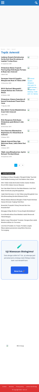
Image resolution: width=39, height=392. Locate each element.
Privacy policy (20, 386)
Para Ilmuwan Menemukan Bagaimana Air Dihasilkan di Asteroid (12, 133)
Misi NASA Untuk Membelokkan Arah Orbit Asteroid (13, 111)
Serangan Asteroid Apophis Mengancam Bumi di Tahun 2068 (13, 79)
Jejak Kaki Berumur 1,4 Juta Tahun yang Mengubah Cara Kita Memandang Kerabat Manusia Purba (19, 195)
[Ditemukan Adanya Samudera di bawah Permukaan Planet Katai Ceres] (33, 102)
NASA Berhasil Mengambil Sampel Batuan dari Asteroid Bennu (11, 90)
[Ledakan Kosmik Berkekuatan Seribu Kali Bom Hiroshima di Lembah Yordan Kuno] (33, 60)
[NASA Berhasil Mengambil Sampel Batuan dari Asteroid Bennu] (33, 91)
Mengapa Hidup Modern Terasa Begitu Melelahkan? (18, 211)
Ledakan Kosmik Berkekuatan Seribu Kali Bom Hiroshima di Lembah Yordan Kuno (12, 59)
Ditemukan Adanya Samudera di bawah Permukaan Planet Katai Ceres (13, 101)
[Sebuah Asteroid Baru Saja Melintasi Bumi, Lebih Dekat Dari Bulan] (33, 144)
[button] (35, 3)
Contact (4, 386)
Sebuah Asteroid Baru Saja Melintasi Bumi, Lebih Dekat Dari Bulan (13, 143)
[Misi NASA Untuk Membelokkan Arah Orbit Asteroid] (33, 113)
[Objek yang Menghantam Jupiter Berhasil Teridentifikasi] (33, 155)
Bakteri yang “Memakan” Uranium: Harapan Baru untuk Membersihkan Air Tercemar (19, 221)
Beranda (3, 49)
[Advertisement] (19, 26)
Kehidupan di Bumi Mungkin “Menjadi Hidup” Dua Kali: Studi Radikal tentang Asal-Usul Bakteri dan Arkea (18, 178)
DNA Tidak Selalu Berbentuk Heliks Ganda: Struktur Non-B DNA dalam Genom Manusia (18, 184)
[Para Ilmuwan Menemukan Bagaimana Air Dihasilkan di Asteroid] (33, 133)
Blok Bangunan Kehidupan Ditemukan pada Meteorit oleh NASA (12, 122)
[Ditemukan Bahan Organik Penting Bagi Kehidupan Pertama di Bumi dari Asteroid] (33, 71)
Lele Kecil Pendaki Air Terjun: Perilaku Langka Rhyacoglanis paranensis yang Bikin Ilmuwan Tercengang (16, 228)
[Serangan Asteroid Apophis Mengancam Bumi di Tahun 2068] (33, 86)
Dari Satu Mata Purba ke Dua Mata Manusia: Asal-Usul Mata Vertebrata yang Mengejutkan (18, 189)
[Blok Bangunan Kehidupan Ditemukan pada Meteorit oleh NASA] (33, 123)
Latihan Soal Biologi (31, 386)
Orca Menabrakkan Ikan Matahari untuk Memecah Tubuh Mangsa (17, 215)
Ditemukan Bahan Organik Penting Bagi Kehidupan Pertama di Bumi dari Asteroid (13, 70)
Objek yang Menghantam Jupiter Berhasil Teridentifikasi (13, 153)
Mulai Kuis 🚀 (19, 271)
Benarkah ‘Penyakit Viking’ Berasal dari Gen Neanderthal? (15, 206)
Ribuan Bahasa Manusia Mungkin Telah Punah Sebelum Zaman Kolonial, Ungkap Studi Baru (19, 201)
